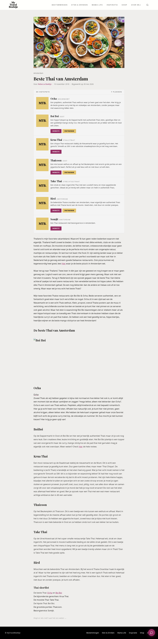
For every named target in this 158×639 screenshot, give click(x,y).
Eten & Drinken (79, 5)
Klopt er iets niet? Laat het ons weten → (50, 618)
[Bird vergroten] (42, 203)
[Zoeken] (147, 5)
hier (64, 263)
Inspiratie (112, 5)
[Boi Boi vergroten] (42, 121)
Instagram (69, 131)
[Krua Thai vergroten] (42, 144)
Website (55, 131)
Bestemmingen (60, 5)
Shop (124, 5)
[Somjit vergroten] (42, 224)
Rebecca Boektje (44, 84)
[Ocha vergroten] (42, 103)
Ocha (49, 592)
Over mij (136, 5)
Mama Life (97, 5)
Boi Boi (59, 592)
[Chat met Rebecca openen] (151, 632)
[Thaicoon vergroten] (42, 165)
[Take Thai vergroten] (42, 186)
